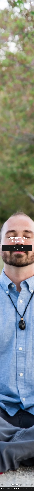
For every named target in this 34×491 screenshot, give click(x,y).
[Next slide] (32, 484)
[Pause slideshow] (21, 484)
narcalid (9, 488)
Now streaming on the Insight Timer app (17, 248)
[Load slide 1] (12, 484)
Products (17, 488)
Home (2, 488)
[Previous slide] (2, 484)
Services (24, 488)
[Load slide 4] (16, 484)
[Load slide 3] (15, 484)
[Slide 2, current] (13, 484)
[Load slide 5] (17, 484)
